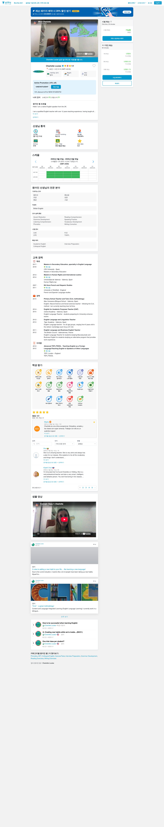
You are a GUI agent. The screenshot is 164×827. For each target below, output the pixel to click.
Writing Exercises (50, 658)
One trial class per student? (53, 641)
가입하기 (158, 3)
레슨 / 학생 (58, 144)
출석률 (79, 134)
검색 (33, 441)
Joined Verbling (60, 134)
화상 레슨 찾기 (18, 3)
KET (39, 656)
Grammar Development (89, 656)
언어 (56, 441)
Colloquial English (48, 656)
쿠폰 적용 (127, 12)
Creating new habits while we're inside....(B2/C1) (64, 632)
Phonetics (34, 656)
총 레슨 (35, 144)
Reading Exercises (37, 658)
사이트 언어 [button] (141, 3)
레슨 (85, 73)
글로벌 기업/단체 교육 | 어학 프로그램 (37, 3)
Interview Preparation (73, 656)
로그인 (150, 3)
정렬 (78, 441)
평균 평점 (80, 144)
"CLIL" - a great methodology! (43, 606)
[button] (132, 3)
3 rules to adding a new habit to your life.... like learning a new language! (59, 569)
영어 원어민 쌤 (36, 663)
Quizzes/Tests (60, 656)
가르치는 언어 (54, 73)
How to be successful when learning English (60, 623)
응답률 (35, 134)
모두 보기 (64, 616)
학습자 (69, 73)
